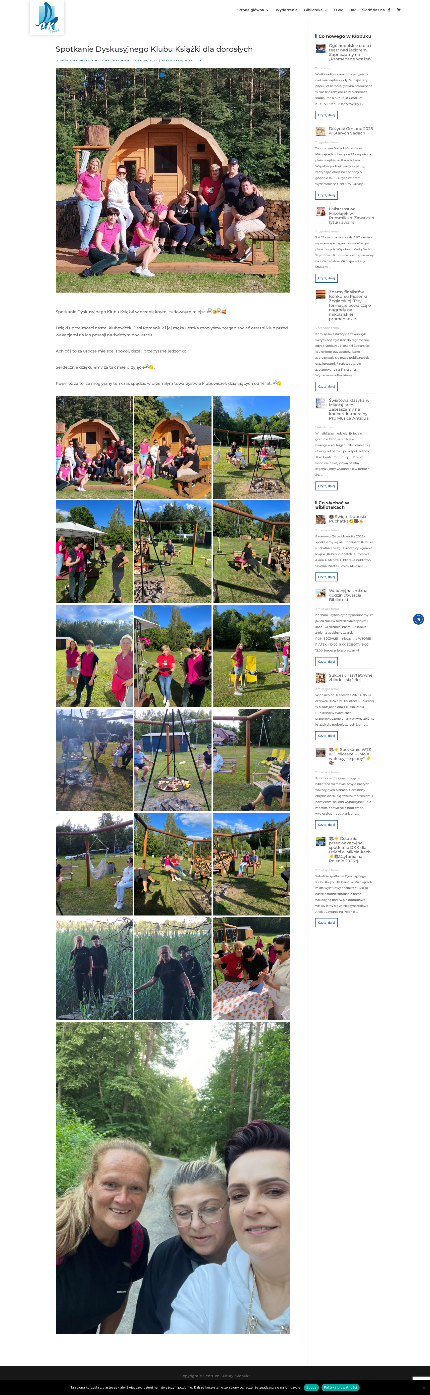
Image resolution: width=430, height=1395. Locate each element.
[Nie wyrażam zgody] (423, 1387)
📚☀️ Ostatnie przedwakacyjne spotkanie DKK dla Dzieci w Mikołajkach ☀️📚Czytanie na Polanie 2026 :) (350, 849)
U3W (338, 10)
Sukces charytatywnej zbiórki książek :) (351, 677)
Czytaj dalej (326, 115)
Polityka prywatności (340, 1387)
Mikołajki (194, 60)
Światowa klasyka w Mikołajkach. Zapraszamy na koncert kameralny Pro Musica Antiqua (349, 409)
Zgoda (311, 1387)
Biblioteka (313, 10)
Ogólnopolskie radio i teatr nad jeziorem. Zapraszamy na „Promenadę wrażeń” (351, 52)
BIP (352, 10)
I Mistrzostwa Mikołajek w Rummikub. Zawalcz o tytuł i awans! (351, 216)
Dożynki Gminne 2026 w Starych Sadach (351, 130)
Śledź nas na (375, 10)
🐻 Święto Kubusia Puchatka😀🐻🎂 (347, 518)
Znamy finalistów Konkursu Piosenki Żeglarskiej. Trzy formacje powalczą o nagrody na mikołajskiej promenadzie (350, 305)
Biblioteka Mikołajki (111, 60)
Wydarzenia (287, 10)
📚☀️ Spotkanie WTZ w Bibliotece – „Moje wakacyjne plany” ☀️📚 (350, 756)
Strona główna (250, 10)
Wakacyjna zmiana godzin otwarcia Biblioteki (348, 595)
